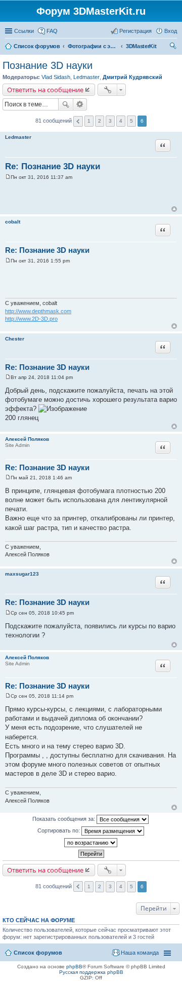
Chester (14, 339)
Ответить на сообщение (45, 89)
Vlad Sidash (55, 77)
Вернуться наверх (174, 209)
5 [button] (131, 121)
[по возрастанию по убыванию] (91, 842)
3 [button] (110, 121)
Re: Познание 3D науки (52, 166)
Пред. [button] (78, 121)
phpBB (74, 966)
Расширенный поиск (80, 104)
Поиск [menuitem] (174, 47)
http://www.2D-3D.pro (31, 319)
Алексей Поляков (27, 439)
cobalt (12, 221)
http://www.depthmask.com (38, 311)
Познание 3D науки (48, 65)
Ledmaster (86, 77)
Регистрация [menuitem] (135, 31)
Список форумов (38, 953)
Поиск (65, 104)
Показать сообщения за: (64, 819)
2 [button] (99, 121)
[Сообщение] (8, 177)
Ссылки (24, 31)
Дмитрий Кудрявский (132, 77)
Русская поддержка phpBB (91, 972)
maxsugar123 (22, 574)
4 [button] (120, 121)
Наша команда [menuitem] (140, 953)
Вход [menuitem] (170, 31)
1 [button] (88, 121)
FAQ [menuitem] (52, 31)
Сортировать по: (59, 830)
